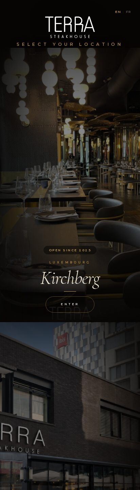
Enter (70, 304)
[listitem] (70, 185)
